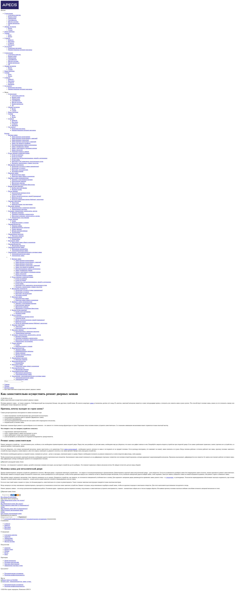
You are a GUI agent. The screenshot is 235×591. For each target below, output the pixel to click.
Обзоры (6, 551)
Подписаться (22, 517)
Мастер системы (13, 21)
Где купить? (8, 46)
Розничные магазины (14, 48)
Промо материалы (13, 23)
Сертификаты (12, 20)
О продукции (8, 13)
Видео (10, 28)
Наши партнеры (9, 31)
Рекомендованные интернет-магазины (20, 50)
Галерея (6, 33)
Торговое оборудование (11, 564)
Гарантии (7, 536)
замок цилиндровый (70, 449)
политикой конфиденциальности (14, 519)
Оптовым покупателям (11, 562)
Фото (9, 35)
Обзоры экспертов (10, 26)
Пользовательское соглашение (13, 573)
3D (9, 25)
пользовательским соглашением (37, 519)
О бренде (7, 38)
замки (92, 403)
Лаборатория (12, 18)
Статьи (10, 30)
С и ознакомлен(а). (29, 519)
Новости (10, 40)
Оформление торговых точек (13, 565)
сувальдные (169, 477)
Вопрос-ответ (12, 17)
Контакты (11, 45)
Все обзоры (4, 497)
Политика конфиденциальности (14, 575)
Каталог (6, 133)
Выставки (11, 41)
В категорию (12, 497)
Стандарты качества (14, 15)
